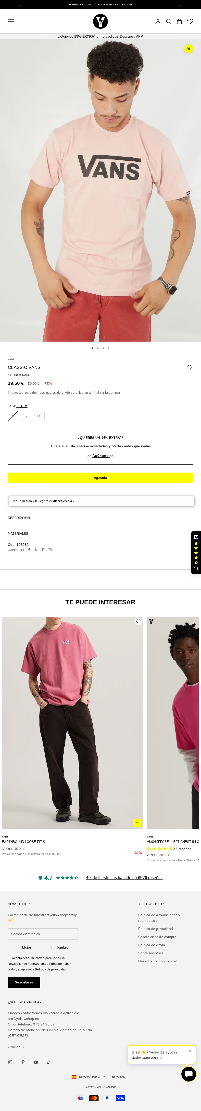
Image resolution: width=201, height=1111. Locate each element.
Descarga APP (131, 36)
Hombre (62, 947)
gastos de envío (58, 392)
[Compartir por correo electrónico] (50, 550)
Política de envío (151, 945)
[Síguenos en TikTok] (48, 1062)
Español (118, 1076)
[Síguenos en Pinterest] (23, 1062)
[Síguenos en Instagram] (10, 1062)
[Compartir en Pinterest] (43, 550)
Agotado (100, 478)
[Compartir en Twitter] (36, 550)
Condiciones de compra (157, 937)
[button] (196, 552)
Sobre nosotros (150, 953)
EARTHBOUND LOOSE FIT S (23, 842)
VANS (11, 359)
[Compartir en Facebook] (29, 550)
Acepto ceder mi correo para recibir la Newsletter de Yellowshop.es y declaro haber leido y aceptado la (39, 963)
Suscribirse (24, 982)
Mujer (26, 947)
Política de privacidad (51, 969)
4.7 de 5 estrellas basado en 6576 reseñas (124, 878)
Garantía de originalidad (157, 961)
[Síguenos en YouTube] (35, 1062)
